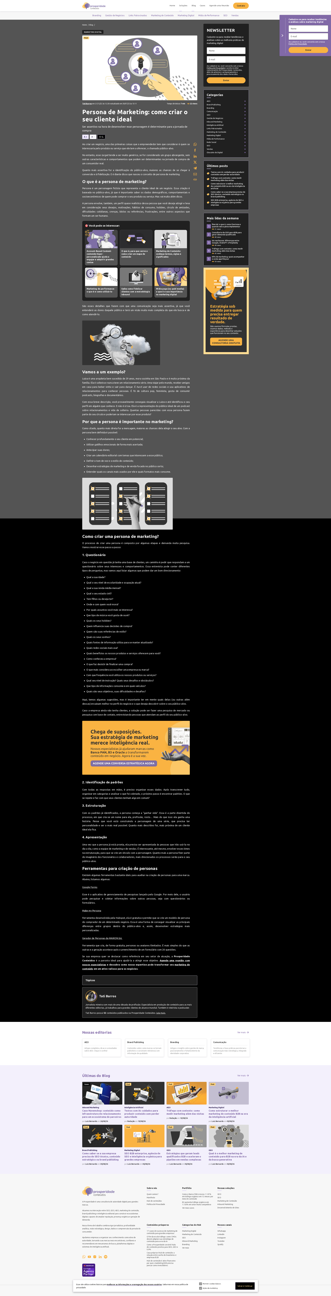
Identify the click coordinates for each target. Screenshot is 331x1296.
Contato (241, 6)
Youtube (220, 1241)
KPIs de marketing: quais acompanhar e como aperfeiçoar (228, 258)
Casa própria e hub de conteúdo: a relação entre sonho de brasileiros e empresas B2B (161, 1255)
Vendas (235, 15)
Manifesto (151, 1198)
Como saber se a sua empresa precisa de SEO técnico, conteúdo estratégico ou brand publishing (228, 194)
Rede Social (211, 142)
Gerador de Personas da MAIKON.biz (102, 938)
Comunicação (212, 111)
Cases (202, 5)
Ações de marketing (210, 1288)
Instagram (221, 1238)
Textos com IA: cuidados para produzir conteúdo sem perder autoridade (227, 173)
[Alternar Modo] (101, 137)
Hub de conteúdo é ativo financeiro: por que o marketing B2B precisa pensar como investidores (161, 1263)
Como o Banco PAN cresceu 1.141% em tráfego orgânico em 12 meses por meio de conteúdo (197, 1196)
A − (93, 137)
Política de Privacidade (298, 44)
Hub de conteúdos (154, 1201)
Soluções (183, 5)
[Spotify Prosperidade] (105, 1256)
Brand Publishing (214, 105)
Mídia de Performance (208, 15)
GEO (208, 115)
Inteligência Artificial (215, 125)
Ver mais (185, 1248)
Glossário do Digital (215, 152)
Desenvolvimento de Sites (228, 1208)
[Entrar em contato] (84, 1256)
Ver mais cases (188, 1208)
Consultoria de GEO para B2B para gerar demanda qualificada (227, 234)
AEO (208, 101)
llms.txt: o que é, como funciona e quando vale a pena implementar (226, 225)
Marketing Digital (186, 15)
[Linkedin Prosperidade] (100, 1256)
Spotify (220, 1244)
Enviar (308, 50)
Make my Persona (91, 910)
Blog (194, 5)
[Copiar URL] (195, 179)
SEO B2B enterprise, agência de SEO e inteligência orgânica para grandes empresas (227, 202)
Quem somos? (152, 1194)
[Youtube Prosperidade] (89, 1256)
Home (172, 5)
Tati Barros (87, 104)
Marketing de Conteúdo (162, 15)
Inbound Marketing (214, 122)
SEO (225, 15)
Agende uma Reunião (219, 5)
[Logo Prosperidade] (94, 5)
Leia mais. (161, 1013)
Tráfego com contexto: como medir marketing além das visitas (226, 179)
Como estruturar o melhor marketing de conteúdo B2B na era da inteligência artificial (228, 186)
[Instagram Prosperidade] (94, 1256)
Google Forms (89, 887)
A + (85, 137)
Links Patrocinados (138, 15)
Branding (96, 15)
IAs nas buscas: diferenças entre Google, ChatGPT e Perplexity (225, 242)
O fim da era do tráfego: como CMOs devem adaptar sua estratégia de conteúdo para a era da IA (161, 1239)
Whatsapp (221, 1231)
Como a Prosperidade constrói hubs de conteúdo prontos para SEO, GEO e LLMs (162, 1247)
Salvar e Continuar (245, 1286)
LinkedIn (220, 1234)
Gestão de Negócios (115, 15)
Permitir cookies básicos (212, 1284)
